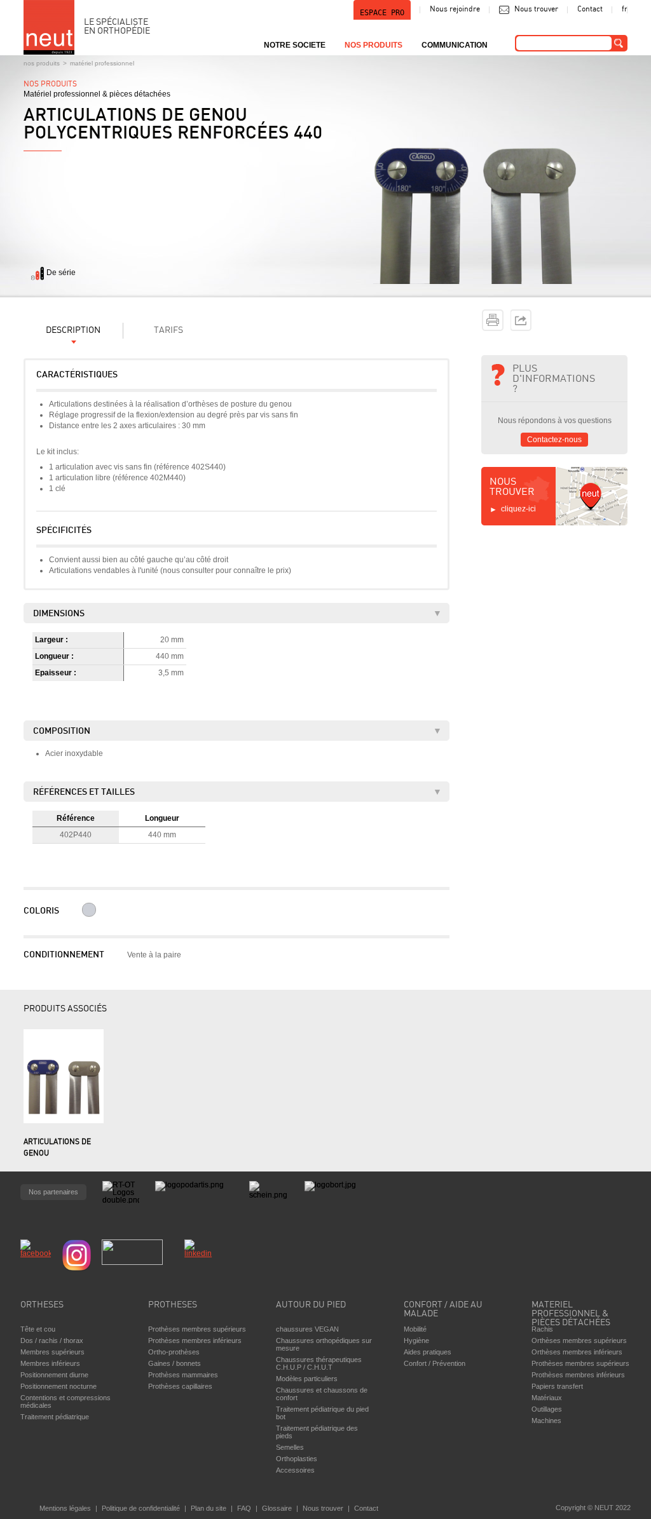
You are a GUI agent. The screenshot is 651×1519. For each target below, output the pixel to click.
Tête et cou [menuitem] (37, 1329)
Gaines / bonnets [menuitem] (174, 1363)
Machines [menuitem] (546, 1420)
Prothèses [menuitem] (172, 1305)
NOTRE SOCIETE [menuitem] (295, 45)
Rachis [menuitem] (542, 1329)
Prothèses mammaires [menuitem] (183, 1375)
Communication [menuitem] (454, 45)
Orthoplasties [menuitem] (296, 1458)
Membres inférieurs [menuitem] (50, 1363)
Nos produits (42, 63)
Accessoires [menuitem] (295, 1470)
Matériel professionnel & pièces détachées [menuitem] (570, 1310)
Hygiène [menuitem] (416, 1340)
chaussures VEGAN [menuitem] (307, 1329)
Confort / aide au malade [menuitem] (443, 1309)
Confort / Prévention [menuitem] (434, 1363)
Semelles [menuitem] (290, 1447)
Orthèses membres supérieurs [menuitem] (579, 1340)
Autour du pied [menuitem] (311, 1305)
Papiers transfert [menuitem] (557, 1386)
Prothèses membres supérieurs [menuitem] (197, 1329)
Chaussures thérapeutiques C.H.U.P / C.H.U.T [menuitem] (319, 1363)
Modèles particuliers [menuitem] (307, 1378)
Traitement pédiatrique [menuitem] (54, 1417)
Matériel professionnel (102, 63)
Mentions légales (65, 1508)
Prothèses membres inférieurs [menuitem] (195, 1340)
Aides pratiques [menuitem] (427, 1352)
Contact (590, 9)
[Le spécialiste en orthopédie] (49, 27)
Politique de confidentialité (141, 1508)
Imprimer (493, 320)
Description (73, 331)
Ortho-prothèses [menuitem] (174, 1352)
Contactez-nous (554, 439)
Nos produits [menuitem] (373, 45)
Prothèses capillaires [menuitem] (180, 1386)
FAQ (244, 1508)
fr (624, 9)
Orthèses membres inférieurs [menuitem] (576, 1352)
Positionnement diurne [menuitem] (54, 1375)
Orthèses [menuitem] (42, 1305)
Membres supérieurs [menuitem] (52, 1352)
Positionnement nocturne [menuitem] (58, 1386)
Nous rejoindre (455, 9)
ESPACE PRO (382, 12)
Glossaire (277, 1508)
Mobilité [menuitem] (415, 1329)
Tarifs (168, 331)
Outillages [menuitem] (546, 1409)
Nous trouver (536, 9)
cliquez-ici (518, 508)
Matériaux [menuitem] (546, 1397)
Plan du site (208, 1508)
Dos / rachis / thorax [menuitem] (51, 1340)
